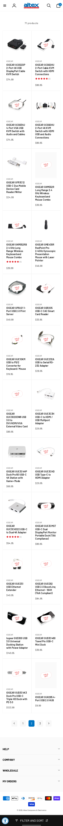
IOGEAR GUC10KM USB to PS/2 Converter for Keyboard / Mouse (16, 364)
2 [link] (31, 723)
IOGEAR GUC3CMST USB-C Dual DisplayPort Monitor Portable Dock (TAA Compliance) (45, 532)
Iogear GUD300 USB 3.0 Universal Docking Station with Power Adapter (17, 643)
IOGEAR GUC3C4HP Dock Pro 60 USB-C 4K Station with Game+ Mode (16, 476)
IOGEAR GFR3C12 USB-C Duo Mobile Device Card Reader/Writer (16, 187)
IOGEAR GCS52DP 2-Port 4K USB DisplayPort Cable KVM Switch (15, 69)
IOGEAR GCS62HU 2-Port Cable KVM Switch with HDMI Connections (44, 69)
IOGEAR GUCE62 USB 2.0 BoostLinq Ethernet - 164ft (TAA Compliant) (45, 588)
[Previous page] (14, 723)
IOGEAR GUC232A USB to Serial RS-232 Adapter (44, 362)
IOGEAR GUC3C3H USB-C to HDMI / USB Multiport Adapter (44, 418)
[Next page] (49, 723)
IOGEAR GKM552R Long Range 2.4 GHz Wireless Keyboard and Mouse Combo (44, 193)
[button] (5, 5)
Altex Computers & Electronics (34, 810)
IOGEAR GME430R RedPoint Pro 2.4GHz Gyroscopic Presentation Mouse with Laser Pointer (45, 252)
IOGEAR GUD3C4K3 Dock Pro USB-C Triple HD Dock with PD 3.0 (16, 697)
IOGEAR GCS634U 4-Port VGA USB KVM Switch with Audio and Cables (16, 129)
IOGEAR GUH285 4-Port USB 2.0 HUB (45, 699)
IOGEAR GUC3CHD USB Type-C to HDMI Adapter (45, 475)
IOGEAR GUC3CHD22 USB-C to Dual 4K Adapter (17, 529)
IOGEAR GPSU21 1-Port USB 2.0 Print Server (16, 311)
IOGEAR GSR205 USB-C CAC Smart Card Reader (44, 311)
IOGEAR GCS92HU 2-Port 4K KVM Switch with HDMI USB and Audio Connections (44, 131)
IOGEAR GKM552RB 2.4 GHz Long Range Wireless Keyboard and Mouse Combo (16, 251)
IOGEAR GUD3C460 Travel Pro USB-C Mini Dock (45, 641)
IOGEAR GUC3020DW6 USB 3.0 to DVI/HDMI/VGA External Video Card (17, 420)
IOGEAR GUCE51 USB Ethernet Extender (14, 587)
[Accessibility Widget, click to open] (5, 820)
